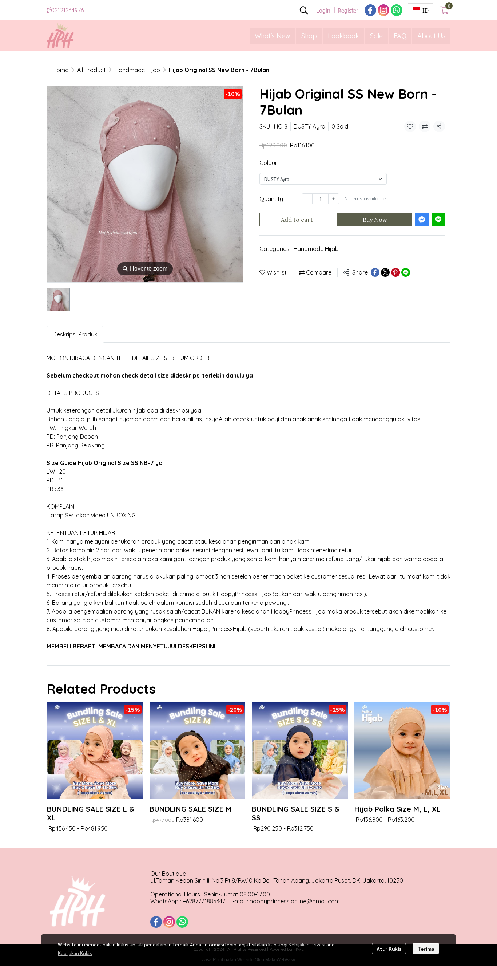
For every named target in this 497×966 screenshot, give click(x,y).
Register (348, 10)
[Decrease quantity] (307, 198)
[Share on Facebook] (375, 272)
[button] (304, 10)
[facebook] (370, 10)
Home (60, 70)
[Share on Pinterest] (395, 272)
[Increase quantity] (334, 198)
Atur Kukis (389, 948)
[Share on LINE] (405, 272)
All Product (91, 70)
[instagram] (383, 10)
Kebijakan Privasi (307, 944)
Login (323, 10)
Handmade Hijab (137, 70)
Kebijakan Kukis (75, 953)
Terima (425, 948)
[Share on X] (385, 272)
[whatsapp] (396, 10)
